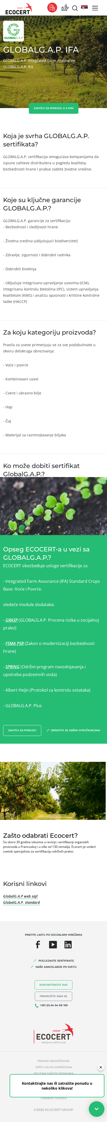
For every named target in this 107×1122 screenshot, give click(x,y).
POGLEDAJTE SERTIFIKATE (56, 960)
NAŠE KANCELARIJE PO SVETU (56, 967)
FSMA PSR (14, 643)
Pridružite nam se (53, 996)
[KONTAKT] (65, 7)
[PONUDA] (52, 8)
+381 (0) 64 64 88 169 (54, 1005)
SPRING (12, 667)
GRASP (11, 620)
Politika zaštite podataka (53, 1073)
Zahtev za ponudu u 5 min (53, 108)
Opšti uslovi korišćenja (53, 1067)
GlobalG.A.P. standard (21, 902)
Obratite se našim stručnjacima (75, 730)
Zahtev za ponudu (22, 730)
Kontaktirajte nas (53, 984)
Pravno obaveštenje (53, 1061)
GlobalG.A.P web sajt (20, 896)
